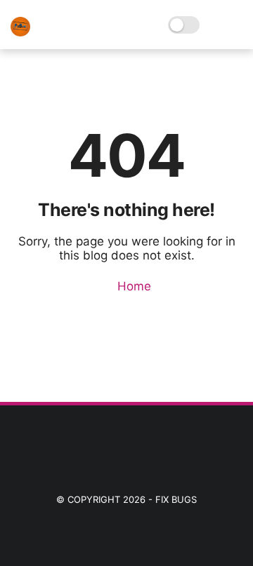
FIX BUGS (176, 499)
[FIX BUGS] (20, 32)
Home (132, 286)
